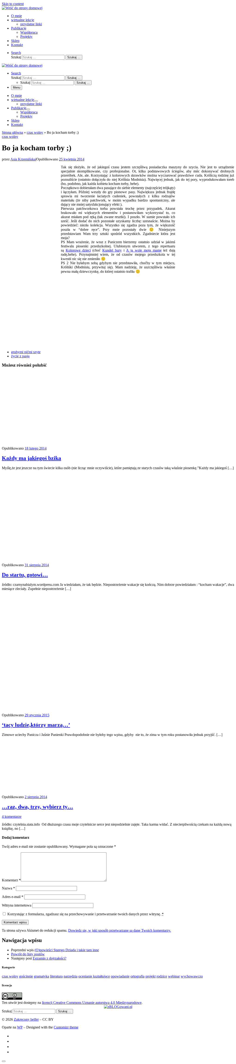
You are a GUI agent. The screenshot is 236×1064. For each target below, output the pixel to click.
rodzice (161, 976)
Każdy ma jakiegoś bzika (31, 458)
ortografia (137, 976)
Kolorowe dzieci (78, 250)
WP (20, 1027)
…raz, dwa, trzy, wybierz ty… (37, 807)
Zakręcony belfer (26, 1019)
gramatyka (41, 976)
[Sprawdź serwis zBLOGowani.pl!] (118, 1007)
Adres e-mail (12, 897)
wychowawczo (192, 976)
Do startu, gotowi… (25, 575)
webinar (174, 976)
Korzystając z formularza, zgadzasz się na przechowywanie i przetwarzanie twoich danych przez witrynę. (85, 914)
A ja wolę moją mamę (143, 250)
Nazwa (8, 888)
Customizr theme (66, 1027)
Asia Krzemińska (22, 159)
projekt (150, 976)
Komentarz (11, 880)
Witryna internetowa (16, 905)
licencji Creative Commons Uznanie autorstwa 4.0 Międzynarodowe (92, 1003)
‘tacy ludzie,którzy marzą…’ (36, 725)
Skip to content (13, 4)
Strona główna (12, 132)
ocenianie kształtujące (94, 976)
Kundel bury (112, 250)
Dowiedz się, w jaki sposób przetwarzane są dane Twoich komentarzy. (119, 930)
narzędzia (70, 976)
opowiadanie (120, 976)
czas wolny (35, 132)
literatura (56, 976)
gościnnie (26, 976)
